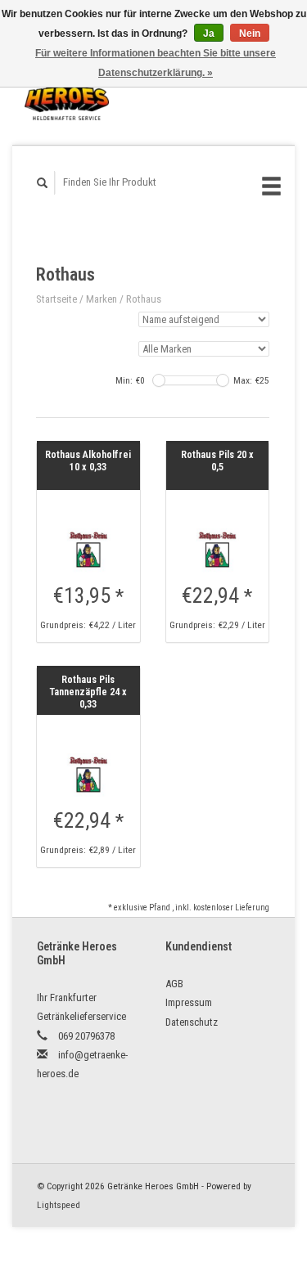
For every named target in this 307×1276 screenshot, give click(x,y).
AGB (174, 983)
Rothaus (143, 299)
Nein (249, 33)
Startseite (56, 299)
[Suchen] (42, 183)
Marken (101, 299)
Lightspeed (58, 1205)
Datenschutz (191, 1022)
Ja (208, 33)
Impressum (188, 1002)
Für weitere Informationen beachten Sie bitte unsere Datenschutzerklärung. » (155, 63)
